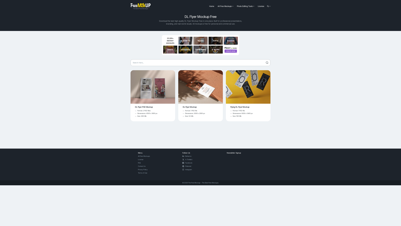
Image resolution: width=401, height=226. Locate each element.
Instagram (188, 170)
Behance (188, 156)
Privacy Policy (143, 170)
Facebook (188, 163)
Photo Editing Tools (245, 6)
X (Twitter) (188, 160)
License (261, 6)
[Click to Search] (267, 62)
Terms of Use (142, 173)
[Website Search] (268, 6)
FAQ (139, 163)
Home (211, 6)
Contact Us (142, 166)
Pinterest (188, 166)
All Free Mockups (225, 6)
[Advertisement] (200, 137)
